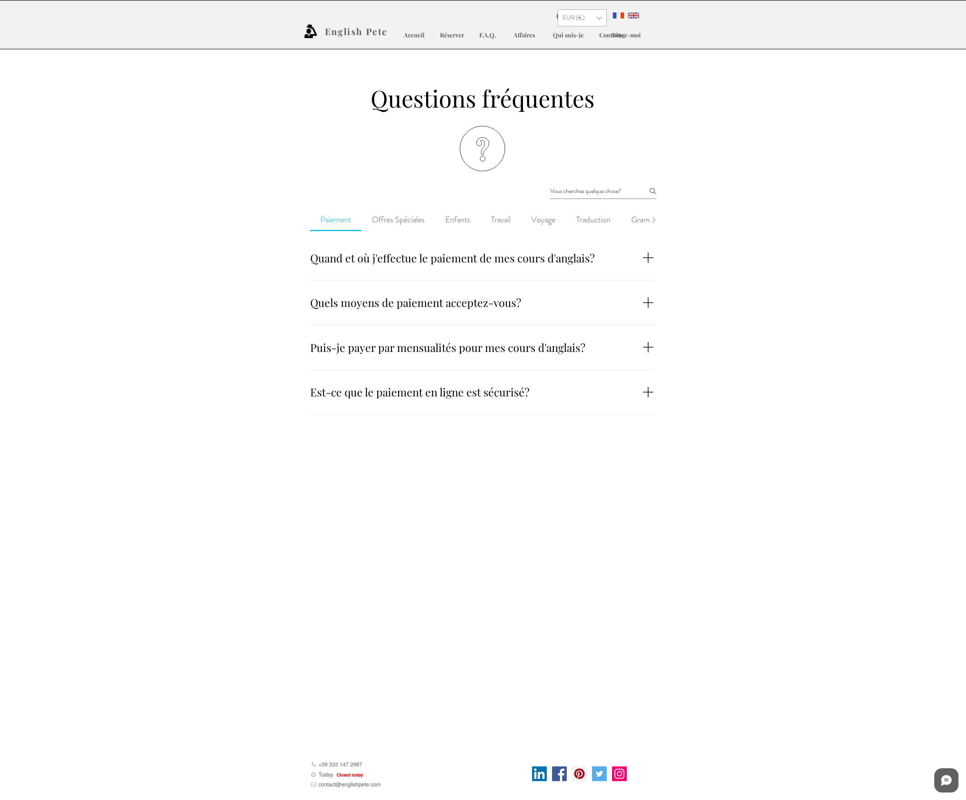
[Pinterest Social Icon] (579, 773)
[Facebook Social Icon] (559, 773)
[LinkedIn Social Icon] (539, 773)
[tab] (335, 219)
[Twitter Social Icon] (599, 773)
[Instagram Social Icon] (619, 773)
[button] (582, 17)
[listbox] (582, 17)
